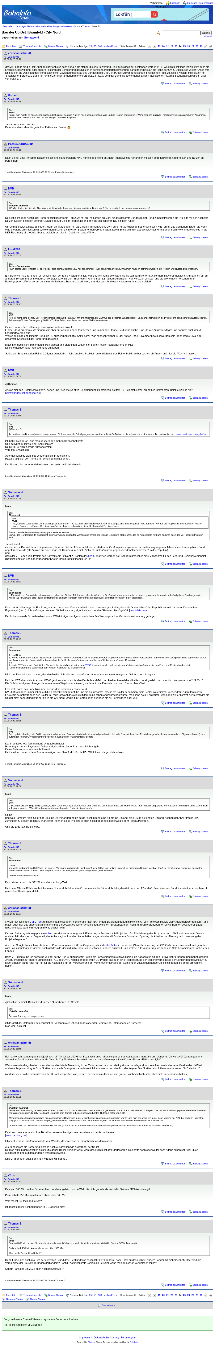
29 (201, 46)
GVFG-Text (36, 921)
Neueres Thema (14, 1299)
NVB (11, 188)
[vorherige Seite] (154, 46)
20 (163, 46)
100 (100, 46)
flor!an (12, 95)
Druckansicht (108, 1305)
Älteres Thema (37, 1299)
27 (192, 46)
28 (197, 46)
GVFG (91, 556)
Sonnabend (31, 37)
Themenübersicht (32, 46)
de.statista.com (138, 610)
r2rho (11, 1175)
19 (159, 46)
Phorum (91, 1342)
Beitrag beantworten (175, 83)
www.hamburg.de (16, 1135)
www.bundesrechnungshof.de (23, 392)
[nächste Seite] (205, 46)
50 (95, 46)
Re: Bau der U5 (11, 57)
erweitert (208, 36)
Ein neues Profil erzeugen (200, 3)
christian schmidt (19, 53)
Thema (85, 26)
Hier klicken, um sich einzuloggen (23, 1324)
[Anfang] (149, 46)
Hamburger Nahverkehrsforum (64, 26)
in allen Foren (110, 46)
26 (188, 46)
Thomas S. (15, 298)
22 (171, 46)
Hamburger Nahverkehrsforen (30, 26)
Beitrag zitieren (200, 83)
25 (90, 46)
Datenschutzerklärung (106, 1337)
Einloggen (175, 3)
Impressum (85, 1337)
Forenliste (11, 46)
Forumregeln (128, 1337)
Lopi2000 (14, 249)
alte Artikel (112, 945)
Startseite (7, 26)
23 (176, 46)
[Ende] (210, 46)
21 (167, 46)
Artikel (48, 933)
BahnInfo (134, 1342)
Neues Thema (55, 46)
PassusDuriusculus (20, 144)
